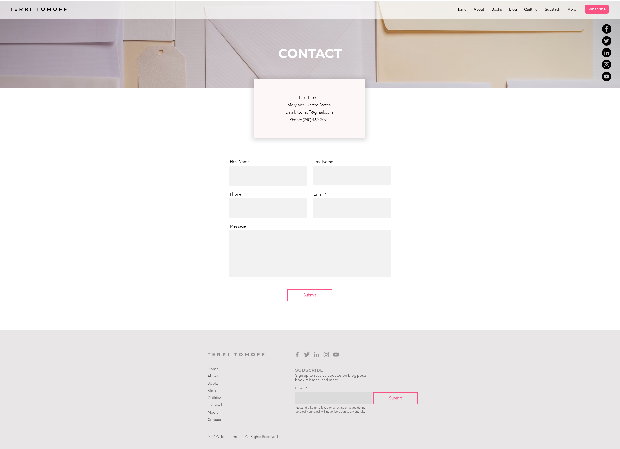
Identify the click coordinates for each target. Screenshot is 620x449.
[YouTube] (606, 76)
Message (238, 226)
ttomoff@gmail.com (315, 112)
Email (319, 194)
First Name (239, 162)
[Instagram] (606, 64)
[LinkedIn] (606, 52)
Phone (235, 194)
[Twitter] (606, 41)
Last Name (323, 162)
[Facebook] (606, 29)
